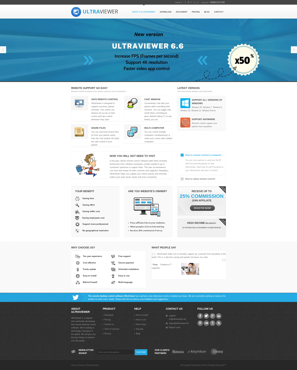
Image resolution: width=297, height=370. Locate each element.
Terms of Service (78, 365)
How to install (142, 315)
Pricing (196, 11)
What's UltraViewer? (143, 11)
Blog (207, 11)
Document (181, 11)
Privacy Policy (93, 365)
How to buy (141, 324)
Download (166, 11)
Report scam (174, 327)
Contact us (109, 324)
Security (139, 329)
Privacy (107, 333)
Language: (205, 2)
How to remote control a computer (203, 155)
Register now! (202, 208)
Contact (219, 11)
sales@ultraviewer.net (179, 323)
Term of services (111, 329)
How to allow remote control (200, 179)
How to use (141, 319)
